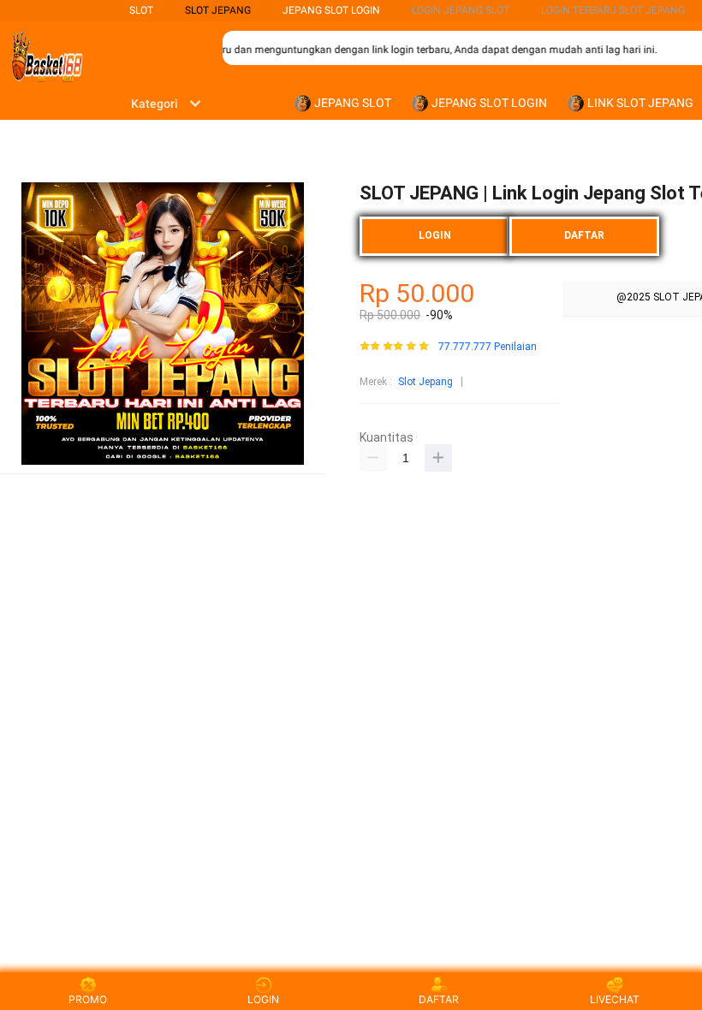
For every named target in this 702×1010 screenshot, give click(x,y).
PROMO (87, 999)
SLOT (141, 10)
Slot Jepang (425, 382)
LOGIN (435, 235)
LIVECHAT (615, 999)
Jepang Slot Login (331, 10)
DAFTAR (584, 235)
